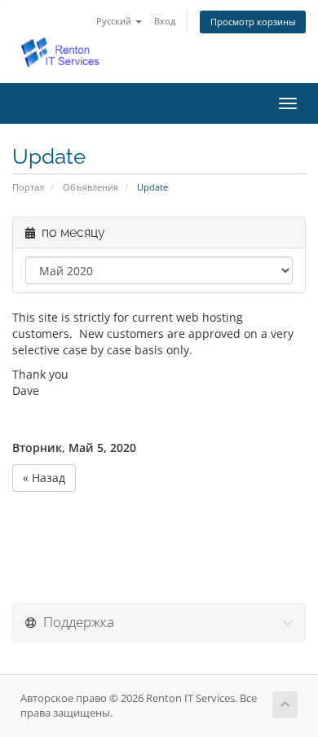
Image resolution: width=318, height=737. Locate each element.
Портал (28, 187)
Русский (115, 21)
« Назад (44, 477)
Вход (164, 21)
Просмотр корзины (252, 21)
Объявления (90, 187)
